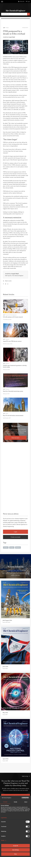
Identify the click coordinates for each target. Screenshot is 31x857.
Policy (6, 413)
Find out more (15, 438)
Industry (7, 339)
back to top (25, 776)
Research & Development (11, 315)
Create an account (15, 537)
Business (18, 547)
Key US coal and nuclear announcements (13, 415)
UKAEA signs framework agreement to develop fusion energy (15, 366)
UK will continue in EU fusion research (13, 317)
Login (28, 1)
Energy (7, 27)
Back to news (8, 281)
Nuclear (6, 547)
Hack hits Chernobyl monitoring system (13, 391)
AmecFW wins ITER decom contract (12, 341)
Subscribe (22, 1)
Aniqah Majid (15, 274)
